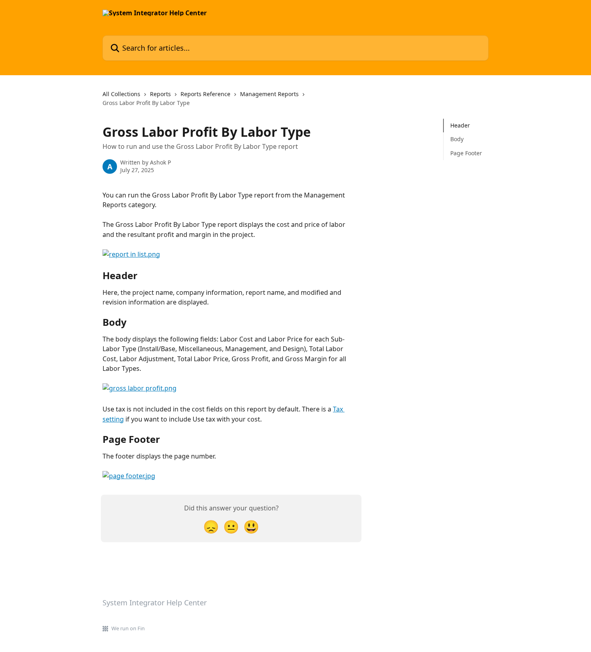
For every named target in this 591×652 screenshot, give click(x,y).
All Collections (121, 94)
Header (460, 125)
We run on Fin (128, 628)
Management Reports (269, 94)
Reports (160, 94)
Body (457, 139)
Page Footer (466, 153)
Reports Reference (205, 94)
